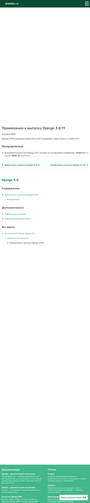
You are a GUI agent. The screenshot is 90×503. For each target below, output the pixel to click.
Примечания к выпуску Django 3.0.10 (68, 165)
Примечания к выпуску (18, 238)
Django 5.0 (10, 180)
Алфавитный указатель (15, 214)
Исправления (13, 199)
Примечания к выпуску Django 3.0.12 (22, 165)
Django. (11, 3)
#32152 (25, 155)
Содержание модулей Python (17, 218)
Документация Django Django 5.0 (19, 233)
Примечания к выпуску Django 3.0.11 (21, 194)
